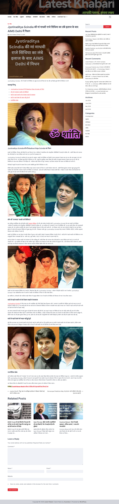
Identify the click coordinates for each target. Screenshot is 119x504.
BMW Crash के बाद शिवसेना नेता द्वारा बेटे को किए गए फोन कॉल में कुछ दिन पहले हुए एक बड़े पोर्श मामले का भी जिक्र (19, 424)
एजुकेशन (22, 17)
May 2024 (88, 106)
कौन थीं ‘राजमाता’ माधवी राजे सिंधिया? (20, 92)
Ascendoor (67, 502)
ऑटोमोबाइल (28, 17)
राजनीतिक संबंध (14, 100)
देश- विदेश (15, 17)
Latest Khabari (12, 34)
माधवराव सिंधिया (32, 223)
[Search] (110, 17)
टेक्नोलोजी (35, 17)
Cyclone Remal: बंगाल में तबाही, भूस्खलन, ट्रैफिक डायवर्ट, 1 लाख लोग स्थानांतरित (69, 424)
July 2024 (88, 100)
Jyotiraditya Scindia (14, 303)
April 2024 (88, 109)
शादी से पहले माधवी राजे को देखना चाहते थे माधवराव (23, 95)
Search (87, 24)
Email (49, 468)
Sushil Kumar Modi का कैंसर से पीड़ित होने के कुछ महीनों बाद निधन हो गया (30, 386)
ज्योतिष (48, 17)
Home (9, 17)
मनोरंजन (54, 17)
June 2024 (88, 103)
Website (10, 476)
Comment (11, 446)
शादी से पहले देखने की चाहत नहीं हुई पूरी (20, 97)
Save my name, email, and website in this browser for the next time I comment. (34, 484)
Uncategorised (89, 116)
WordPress (83, 502)
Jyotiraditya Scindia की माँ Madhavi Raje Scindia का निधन (27, 89)
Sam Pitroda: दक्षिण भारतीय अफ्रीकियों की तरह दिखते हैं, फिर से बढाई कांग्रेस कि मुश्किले (44, 424)
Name (10, 468)
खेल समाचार (42, 17)
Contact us (61, 17)
